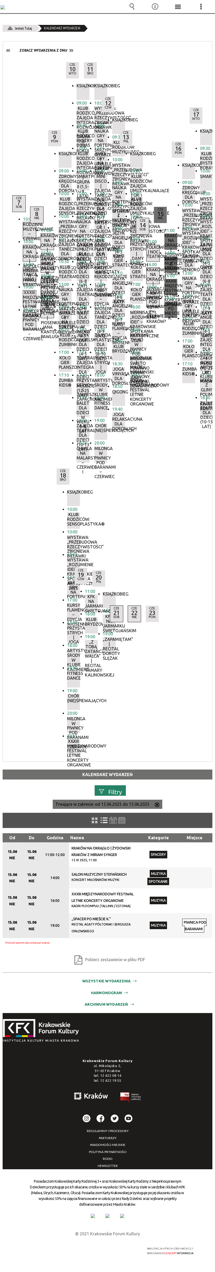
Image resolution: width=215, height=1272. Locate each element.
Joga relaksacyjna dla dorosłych (118, 420)
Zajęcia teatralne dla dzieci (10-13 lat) (206, 409)
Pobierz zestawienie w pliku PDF (115, 959)
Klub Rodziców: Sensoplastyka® (73, 519)
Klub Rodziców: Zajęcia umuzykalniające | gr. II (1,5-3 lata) (136, 205)
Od (12, 837)
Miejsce (194, 837)
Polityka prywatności (107, 1152)
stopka (42, 1030)
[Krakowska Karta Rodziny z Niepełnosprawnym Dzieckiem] (107, 1216)
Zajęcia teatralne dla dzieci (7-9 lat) (206, 296)
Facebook (100, 1118)
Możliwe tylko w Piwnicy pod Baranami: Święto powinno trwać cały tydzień (136, 341)
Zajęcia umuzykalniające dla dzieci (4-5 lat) (206, 250)
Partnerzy (107, 1138)
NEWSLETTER (108, 1165)
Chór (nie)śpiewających (73, 698)
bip (130, 1098)
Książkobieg (100, 86)
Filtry (115, 792)
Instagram (86, 1118)
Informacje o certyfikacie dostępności (42, 1249)
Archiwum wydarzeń (106, 1004)
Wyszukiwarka (132, 6)
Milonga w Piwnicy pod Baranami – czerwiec (100, 454)
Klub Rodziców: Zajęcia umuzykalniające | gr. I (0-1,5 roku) (136, 182)
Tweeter (115, 1118)
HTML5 (97, 1248)
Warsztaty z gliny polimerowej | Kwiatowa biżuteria (206, 386)
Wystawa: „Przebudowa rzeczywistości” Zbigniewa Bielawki (206, 205)
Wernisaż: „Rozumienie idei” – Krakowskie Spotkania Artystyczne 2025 (136, 318)
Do (31, 837)
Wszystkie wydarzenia (106, 981)
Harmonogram (106, 993)
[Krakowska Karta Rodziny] (93, 1216)
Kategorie (158, 837)
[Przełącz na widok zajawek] (95, 820)
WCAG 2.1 (121, 1248)
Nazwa (77, 837)
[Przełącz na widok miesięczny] (121, 820)
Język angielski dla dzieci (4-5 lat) (206, 318)
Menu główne (178, 6)
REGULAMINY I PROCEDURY (107, 1131)
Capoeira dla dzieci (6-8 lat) (206, 273)
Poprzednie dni (8, 50)
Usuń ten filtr (157, 805)
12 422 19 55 (110, 1080)
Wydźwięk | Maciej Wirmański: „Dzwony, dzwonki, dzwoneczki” (136, 364)
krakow (91, 1097)
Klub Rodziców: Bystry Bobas (206, 159)
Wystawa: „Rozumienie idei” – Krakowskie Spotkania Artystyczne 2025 (206, 228)
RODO (107, 1158)
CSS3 (105, 1248)
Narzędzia (155, 6)
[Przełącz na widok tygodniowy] (113, 820)
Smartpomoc (206, 176)
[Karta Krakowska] (122, 1216)
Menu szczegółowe (201, 6)
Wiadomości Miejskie (107, 1144)
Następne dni (71, 50)
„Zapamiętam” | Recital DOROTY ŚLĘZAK (109, 645)
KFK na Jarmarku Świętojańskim (109, 622)
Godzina (55, 837)
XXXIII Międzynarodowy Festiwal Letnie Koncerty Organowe (136, 386)
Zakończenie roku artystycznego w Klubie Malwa (206, 364)
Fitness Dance (73, 675)
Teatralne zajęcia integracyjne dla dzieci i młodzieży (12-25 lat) (206, 341)
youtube (128, 1118)
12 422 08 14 (110, 1075)
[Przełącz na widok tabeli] (104, 820)
